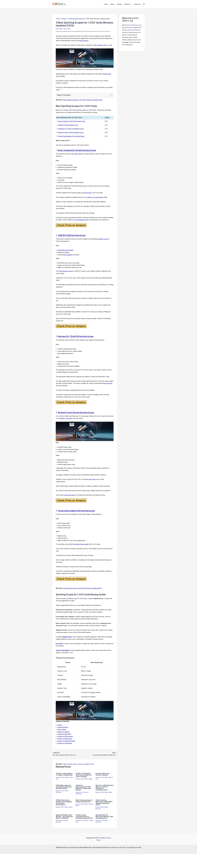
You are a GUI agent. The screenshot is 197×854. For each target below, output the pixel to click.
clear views (92, 479)
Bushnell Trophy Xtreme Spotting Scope (70, 132)
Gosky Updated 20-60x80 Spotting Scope (71, 121)
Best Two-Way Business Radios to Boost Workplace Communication (104, 787)
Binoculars (58, 792)
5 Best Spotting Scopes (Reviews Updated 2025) (78, 764)
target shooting (83, 40)
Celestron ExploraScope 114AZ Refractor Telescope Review (83, 787)
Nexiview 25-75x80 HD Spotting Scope (71, 129)
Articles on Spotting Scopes (66, 741)
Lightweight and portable (65, 250)
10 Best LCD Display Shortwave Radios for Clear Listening (84, 774)
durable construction (65, 418)
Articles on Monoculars (64, 738)
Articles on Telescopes (64, 743)
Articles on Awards (63, 732)
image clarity (107, 74)
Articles (59, 725)
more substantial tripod (81, 220)
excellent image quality (81, 544)
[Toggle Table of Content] (110, 95)
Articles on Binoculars (64, 734)
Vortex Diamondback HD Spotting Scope (71, 136)
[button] (131, 4)
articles (130, 30)
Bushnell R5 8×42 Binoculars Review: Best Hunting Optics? (104, 816)
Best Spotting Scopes (76, 18)
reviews (137, 30)
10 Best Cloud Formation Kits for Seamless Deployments (84, 816)
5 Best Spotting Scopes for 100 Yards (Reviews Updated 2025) (82, 100)
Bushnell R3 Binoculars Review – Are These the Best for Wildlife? (64, 816)
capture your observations (95, 197)
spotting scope (101, 45)
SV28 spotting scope (65, 271)
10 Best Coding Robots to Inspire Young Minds (64, 774)
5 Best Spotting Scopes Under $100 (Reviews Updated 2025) (82, 588)
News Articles (61, 729)
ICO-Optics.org (133, 25)
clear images (87, 193)
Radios (90, 779)
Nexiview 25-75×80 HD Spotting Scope (75, 336)
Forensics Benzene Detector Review (102, 774)
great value (78, 154)
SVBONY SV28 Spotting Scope (68, 125)
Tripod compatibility (62, 650)
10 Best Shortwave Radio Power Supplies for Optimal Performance (64, 802)
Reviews (58, 777)
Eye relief (59, 643)
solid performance (70, 495)
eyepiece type (67, 637)
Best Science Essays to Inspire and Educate (84, 800)
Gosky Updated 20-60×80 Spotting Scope (76, 150)
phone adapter (67, 255)
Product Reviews (62, 727)
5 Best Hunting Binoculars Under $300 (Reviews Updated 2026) (104, 802)
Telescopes (79, 793)
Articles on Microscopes (65, 736)
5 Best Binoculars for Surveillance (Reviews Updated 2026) (64, 786)
